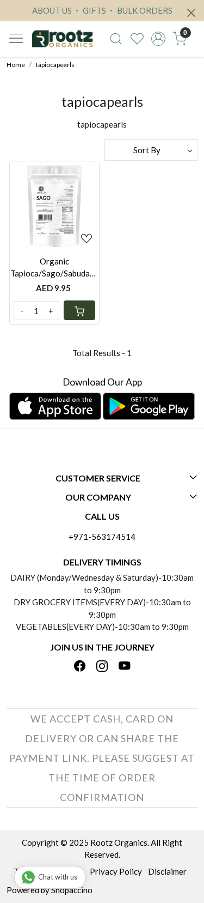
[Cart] (79, 310)
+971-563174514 (102, 536)
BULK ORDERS (143, 10)
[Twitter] (102, 667)
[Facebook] (80, 667)
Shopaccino (71, 890)
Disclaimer (167, 871)
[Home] (62, 39)
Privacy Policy (116, 871)
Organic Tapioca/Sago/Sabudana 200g (54, 268)
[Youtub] (124, 667)
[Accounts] (158, 39)
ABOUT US (52, 10)
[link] (116, 39)
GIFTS (93, 10)
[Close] (191, 13)
